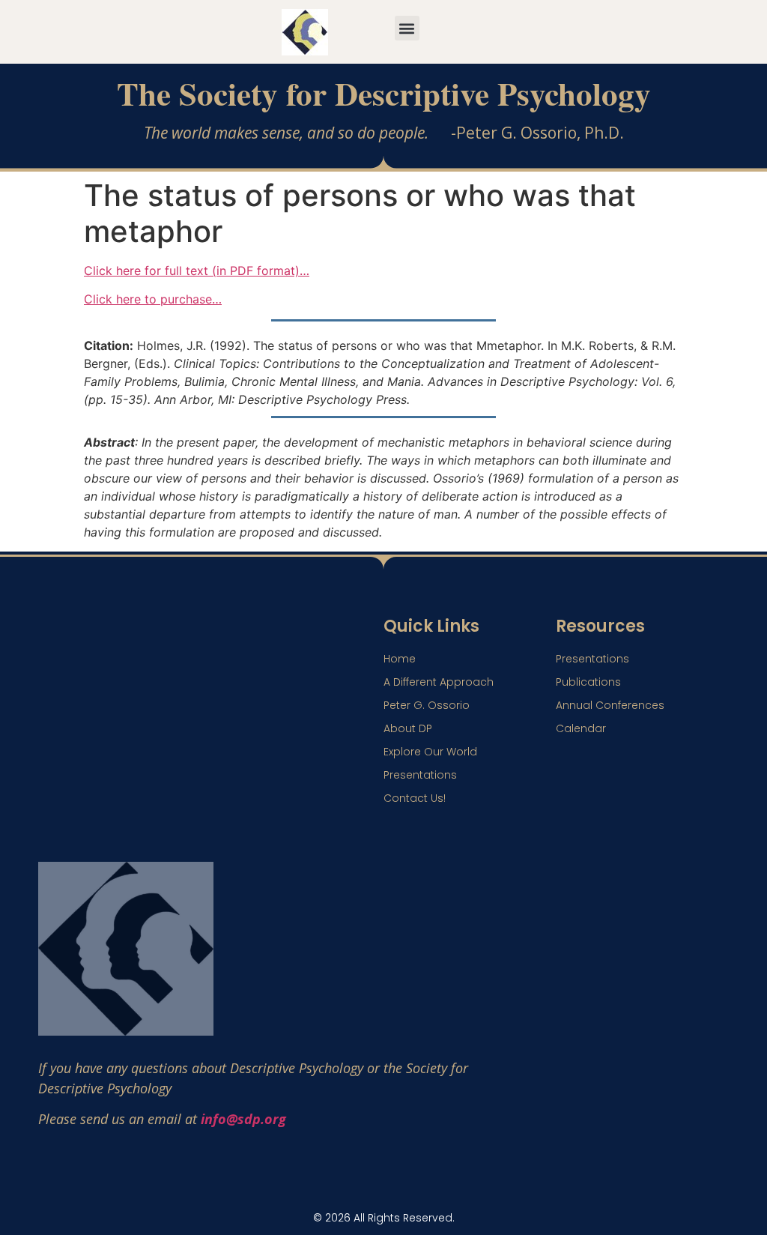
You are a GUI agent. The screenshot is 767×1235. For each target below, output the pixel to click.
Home (400, 658)
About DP (408, 728)
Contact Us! (415, 798)
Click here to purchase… (153, 299)
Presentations (420, 774)
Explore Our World (430, 751)
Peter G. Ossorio (427, 705)
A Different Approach (439, 681)
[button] (407, 28)
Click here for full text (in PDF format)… (196, 270)
